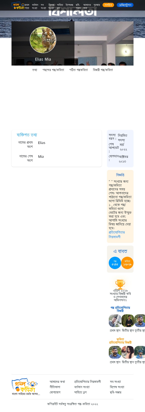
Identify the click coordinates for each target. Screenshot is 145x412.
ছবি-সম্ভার (78, 6)
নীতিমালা (55, 387)
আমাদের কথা (87, 6)
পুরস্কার (97, 5)
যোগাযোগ (55, 392)
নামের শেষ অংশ (26, 158)
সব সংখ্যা (43, 6)
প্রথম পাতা (27, 6)
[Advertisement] (72, 100)
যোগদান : (114, 158)
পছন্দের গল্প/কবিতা (53, 70)
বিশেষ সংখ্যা (51, 6)
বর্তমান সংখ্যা (35, 6)
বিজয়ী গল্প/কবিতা (103, 70)
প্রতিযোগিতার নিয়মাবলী (117, 234)
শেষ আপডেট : (114, 148)
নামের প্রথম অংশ (25, 144)
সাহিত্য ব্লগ (60, 6)
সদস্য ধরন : (112, 137)
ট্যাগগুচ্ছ (69, 5)
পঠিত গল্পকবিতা (78, 70)
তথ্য (34, 70)
